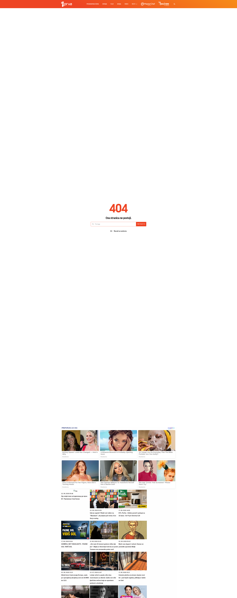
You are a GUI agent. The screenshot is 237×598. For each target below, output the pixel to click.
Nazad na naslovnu (120, 231)
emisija (104, 4)
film (112, 4)
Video (126, 4)
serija (119, 4)
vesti (133, 4)
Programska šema (93, 4)
